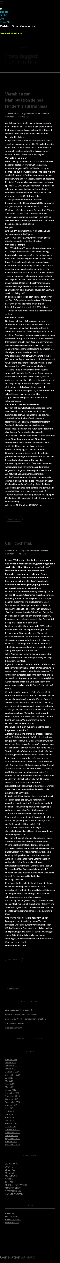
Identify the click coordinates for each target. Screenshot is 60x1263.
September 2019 (12, 1074)
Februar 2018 (11, 1123)
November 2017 (12, 1132)
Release (22, 553)
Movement (23, 116)
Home (9, 47)
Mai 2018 (9, 1114)
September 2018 (12, 1102)
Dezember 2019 (12, 1071)
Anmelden (9, 1213)
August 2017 (11, 1141)
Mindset (9, 1173)
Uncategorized (14, 1194)
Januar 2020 (10, 1068)
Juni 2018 (9, 1111)
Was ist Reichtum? (13, 1027)
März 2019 (10, 1087)
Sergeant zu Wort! (16, 1185)
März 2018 (10, 1120)
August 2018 (11, 1105)
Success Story (13, 1188)
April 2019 (9, 1084)
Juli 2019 (9, 1078)
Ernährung (11, 1163)
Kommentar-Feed (13, 1219)
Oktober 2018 (11, 1099)
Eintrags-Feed (11, 1216)
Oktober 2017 (11, 1135)
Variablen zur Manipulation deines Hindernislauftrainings (26, 99)
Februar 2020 (11, 1065)
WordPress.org (12, 1222)
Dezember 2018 (12, 1093)
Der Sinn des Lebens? (15, 1023)
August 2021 (11, 1059)
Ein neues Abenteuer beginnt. (18, 1010)
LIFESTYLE (10, 1170)
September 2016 (12, 1144)
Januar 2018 (10, 1126)
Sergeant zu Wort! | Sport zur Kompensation (25, 1019)
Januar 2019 (10, 1090)
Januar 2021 (10, 1062)
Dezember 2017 (12, 1129)
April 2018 (9, 1117)
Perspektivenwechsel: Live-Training (21, 1014)
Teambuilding (13, 1191)
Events (9, 1167)
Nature (9, 1179)
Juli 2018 (9, 1108)
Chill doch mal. (18, 543)
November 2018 (12, 1096)
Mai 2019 (9, 1081)
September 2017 (12, 1138)
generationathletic (33, 113)
